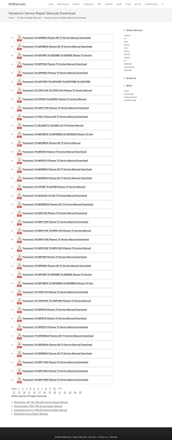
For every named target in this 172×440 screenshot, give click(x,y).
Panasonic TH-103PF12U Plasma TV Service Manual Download (55, 292)
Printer (127, 51)
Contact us (103, 437)
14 (24, 392)
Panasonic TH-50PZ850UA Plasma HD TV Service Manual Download (58, 335)
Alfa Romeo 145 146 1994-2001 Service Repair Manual (41, 402)
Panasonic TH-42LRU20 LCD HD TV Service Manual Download (55, 195)
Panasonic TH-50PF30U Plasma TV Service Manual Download (55, 64)
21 (60, 392)
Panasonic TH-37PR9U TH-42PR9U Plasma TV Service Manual (54, 99)
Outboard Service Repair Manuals (31, 413)
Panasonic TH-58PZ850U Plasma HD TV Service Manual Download (57, 353)
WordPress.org (130, 100)
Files (94, 437)
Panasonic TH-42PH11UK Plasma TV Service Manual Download (56, 107)
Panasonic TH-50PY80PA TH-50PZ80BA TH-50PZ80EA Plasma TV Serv (58, 283)
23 (70, 392)
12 (14, 392)
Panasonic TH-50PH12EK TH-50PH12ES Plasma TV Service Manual (57, 248)
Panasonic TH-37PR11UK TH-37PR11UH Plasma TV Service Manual (57, 90)
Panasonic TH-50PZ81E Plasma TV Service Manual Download (54, 318)
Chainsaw (128, 70)
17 (39, 392)
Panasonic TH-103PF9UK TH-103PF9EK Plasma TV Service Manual (57, 300)
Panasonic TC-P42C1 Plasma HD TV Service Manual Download (55, 116)
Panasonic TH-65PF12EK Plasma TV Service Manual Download (55, 370)
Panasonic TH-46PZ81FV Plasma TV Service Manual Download (55, 160)
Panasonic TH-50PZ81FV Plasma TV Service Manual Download (55, 327)
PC (125, 60)
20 (54, 392)
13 (19, 392)
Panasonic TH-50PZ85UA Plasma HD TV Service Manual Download (57, 344)
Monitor (127, 54)
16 (34, 392)
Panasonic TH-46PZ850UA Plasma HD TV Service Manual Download (58, 204)
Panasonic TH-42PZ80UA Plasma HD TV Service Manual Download (57, 46)
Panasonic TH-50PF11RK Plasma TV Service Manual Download (55, 221)
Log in (126, 91)
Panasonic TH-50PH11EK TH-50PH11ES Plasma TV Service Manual (57, 230)
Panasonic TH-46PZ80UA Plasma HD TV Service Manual (51, 142)
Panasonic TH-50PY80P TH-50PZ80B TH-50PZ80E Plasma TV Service (57, 274)
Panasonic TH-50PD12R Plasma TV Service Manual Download (55, 213)
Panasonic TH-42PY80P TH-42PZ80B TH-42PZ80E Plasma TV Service (57, 55)
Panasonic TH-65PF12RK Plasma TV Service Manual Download (55, 379)
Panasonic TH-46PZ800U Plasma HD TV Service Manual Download (57, 169)
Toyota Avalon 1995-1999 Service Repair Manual (38, 406)
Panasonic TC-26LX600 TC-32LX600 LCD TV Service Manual (53, 125)
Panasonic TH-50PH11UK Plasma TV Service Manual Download (56, 239)
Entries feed (128, 94)
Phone (126, 45)
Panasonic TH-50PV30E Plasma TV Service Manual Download (55, 256)
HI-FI (126, 48)
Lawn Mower (129, 67)
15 (29, 392)
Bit (90, 437)
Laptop (127, 57)
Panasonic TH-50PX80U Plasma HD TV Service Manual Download (57, 265)
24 (75, 392)
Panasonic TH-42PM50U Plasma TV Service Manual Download (55, 72)
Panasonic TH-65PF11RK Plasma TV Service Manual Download (55, 362)
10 (54, 388)
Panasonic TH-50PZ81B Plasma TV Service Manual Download (55, 309)
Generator (128, 64)
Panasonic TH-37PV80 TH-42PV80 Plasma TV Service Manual (54, 186)
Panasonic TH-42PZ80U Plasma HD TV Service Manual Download (57, 37)
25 (80, 392)
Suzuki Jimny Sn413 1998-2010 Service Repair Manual (40, 410)
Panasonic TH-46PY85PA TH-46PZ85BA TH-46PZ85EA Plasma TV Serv (58, 134)
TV (125, 38)
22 (65, 392)
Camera (127, 35)
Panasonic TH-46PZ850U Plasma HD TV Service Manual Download (57, 178)
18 (44, 392)
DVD (126, 41)
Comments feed (130, 97)
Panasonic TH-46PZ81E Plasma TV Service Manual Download (54, 151)
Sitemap (113, 437)
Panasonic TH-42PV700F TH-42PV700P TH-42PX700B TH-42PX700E (56, 81)
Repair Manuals (80, 437)
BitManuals (17, 4)
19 (49, 392)
